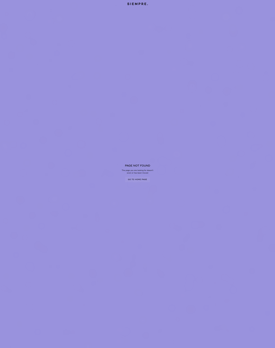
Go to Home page (137, 179)
